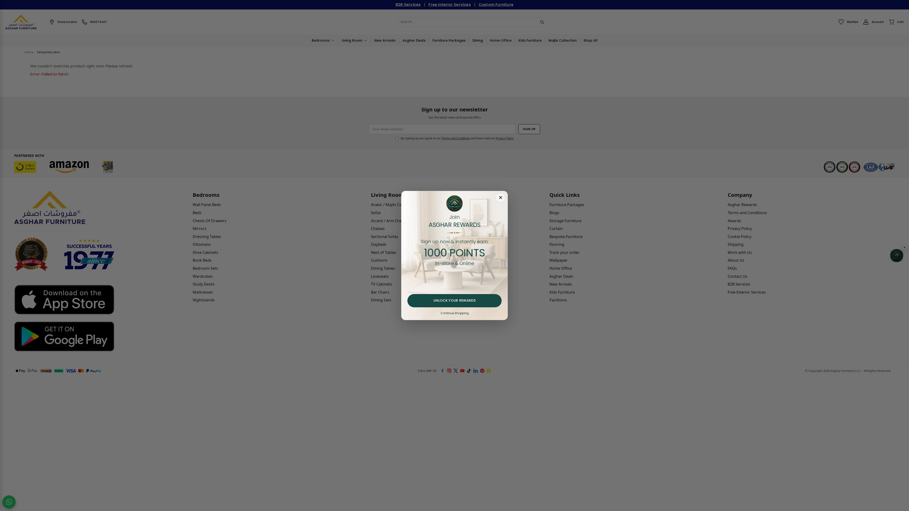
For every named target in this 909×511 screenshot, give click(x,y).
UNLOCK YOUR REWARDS (454, 300)
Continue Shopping (455, 313)
